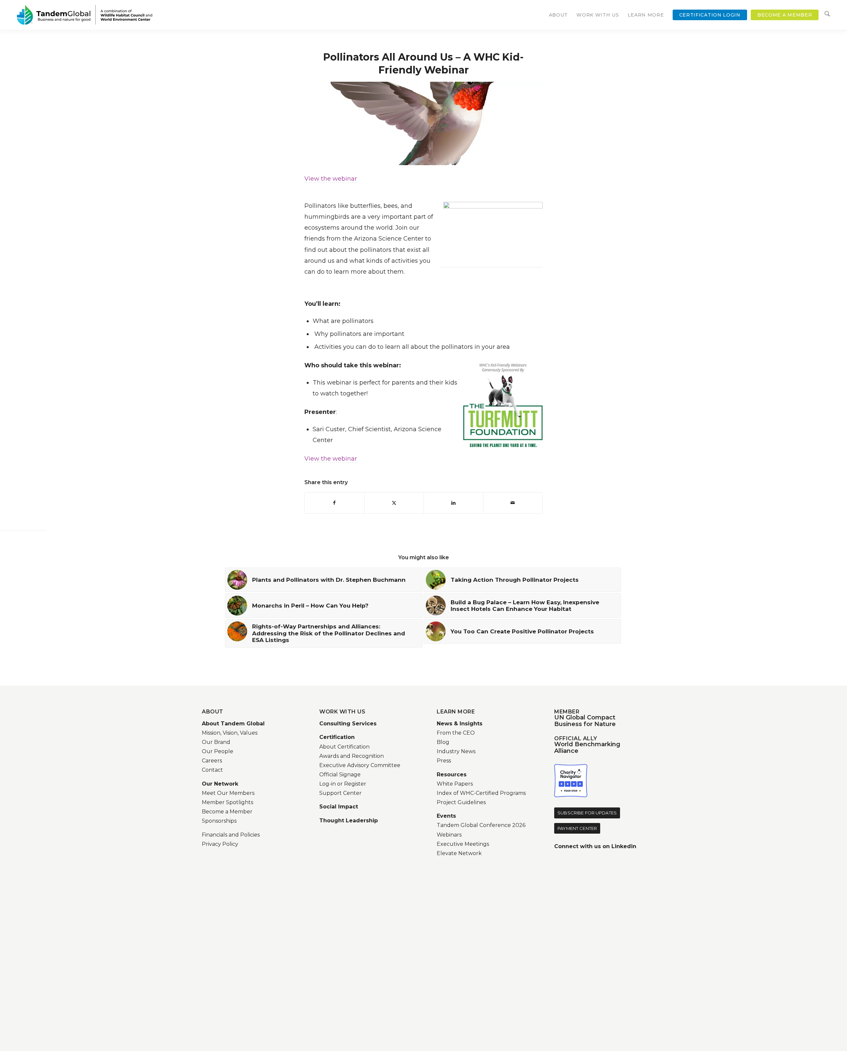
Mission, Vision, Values (229, 733)
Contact (212, 770)
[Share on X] (394, 502)
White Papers (455, 784)
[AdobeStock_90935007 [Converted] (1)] (423, 123)
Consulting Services (348, 723)
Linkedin (623, 846)
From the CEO (456, 733)
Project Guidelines (461, 802)
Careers (212, 760)
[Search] (827, 15)
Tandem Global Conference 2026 (481, 825)
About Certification (344, 747)
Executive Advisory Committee (359, 765)
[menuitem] (558, 15)
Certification (337, 737)
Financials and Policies (231, 835)
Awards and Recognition (351, 756)
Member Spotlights (227, 802)
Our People (217, 751)
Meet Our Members (228, 793)
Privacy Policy (220, 844)
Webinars (449, 835)
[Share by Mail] (513, 502)
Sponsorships (219, 821)
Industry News (456, 751)
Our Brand (216, 742)
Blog (443, 742)
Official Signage (340, 774)
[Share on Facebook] (334, 502)
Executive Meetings (463, 844)
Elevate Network (459, 853)
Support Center (340, 793)
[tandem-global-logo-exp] (84, 15)
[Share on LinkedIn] (453, 502)
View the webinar (330, 178)
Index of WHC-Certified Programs (481, 793)
